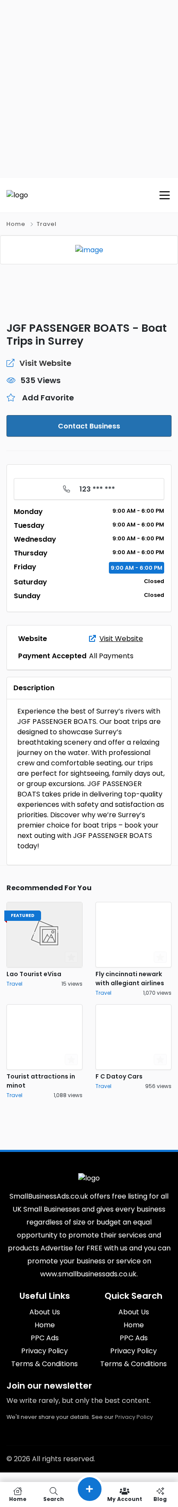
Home (15, 224)
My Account (124, 1498)
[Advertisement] (89, 89)
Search (53, 1498)
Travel (47, 224)
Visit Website (121, 639)
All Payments (111, 656)
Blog (160, 1498)
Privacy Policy (134, 1417)
